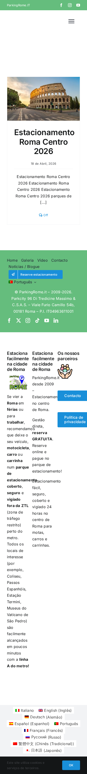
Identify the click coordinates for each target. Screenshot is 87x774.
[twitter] (18, 320)
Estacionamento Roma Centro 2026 (44, 141)
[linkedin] (56, 320)
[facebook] (61, 5)
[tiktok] (37, 320)
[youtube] (78, 5)
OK (71, 765)
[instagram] (70, 5)
